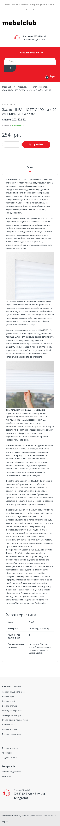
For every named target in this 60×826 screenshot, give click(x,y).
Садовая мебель (10, 757)
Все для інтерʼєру (10, 748)
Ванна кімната (8, 724)
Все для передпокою (11, 734)
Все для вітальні (9, 729)
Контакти (6, 776)
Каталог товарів (29, 52)
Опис (30, 167)
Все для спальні (9, 706)
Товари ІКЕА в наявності (13, 692)
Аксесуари (7, 752)
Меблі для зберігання (12, 710)
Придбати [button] (38, 144)
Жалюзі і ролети (8, 104)
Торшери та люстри (11, 715)
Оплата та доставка (11, 771)
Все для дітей (8, 701)
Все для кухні (8, 696)
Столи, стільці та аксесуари (15, 720)
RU (34, 9)
